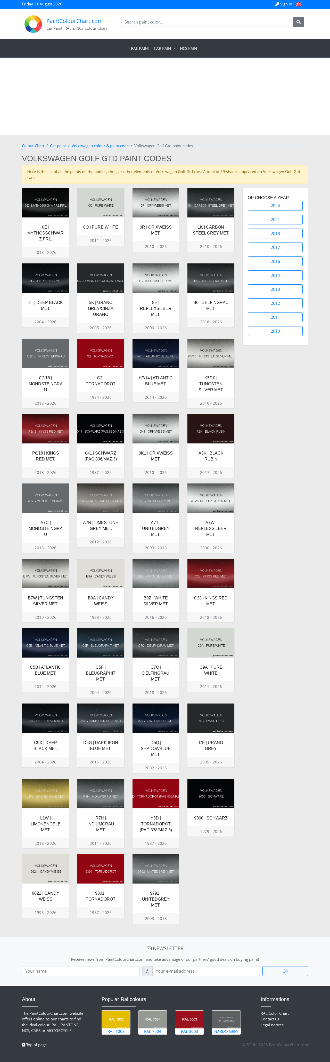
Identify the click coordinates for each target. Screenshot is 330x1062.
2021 (275, 219)
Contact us (270, 1018)
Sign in (286, 3)
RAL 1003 (116, 1031)
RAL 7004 (152, 1031)
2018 (275, 233)
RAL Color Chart (275, 1013)
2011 (275, 317)
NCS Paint (189, 48)
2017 (275, 247)
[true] (298, 22)
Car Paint (163, 48)
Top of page (36, 1044)
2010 (275, 331)
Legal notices (272, 1024)
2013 (275, 289)
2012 (275, 303)
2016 (275, 261)
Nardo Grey (226, 1031)
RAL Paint (140, 48)
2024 (275, 205)
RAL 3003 (189, 1031)
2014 (275, 275)
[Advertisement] (165, 96)
